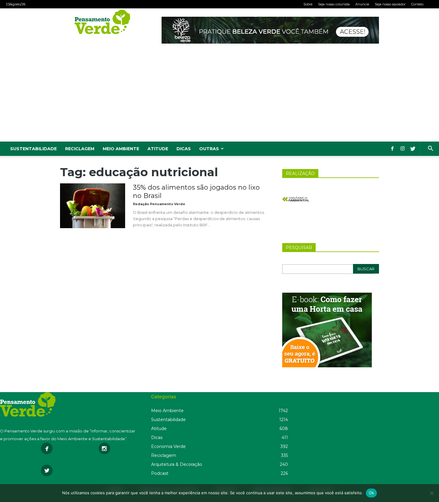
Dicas (183, 148)
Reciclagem (79, 148)
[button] (430, 149)
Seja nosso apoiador (390, 4)
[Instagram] (402, 149)
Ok (371, 492)
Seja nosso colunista (334, 4)
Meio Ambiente (121, 148)
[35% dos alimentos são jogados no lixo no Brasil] (92, 205)
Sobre (307, 4)
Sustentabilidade (33, 148)
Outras (209, 148)
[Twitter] (412, 149)
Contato (417, 4)
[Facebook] (392, 149)
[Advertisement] (219, 97)
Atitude (158, 148)
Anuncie (362, 4)
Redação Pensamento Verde (159, 204)
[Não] (432, 493)
